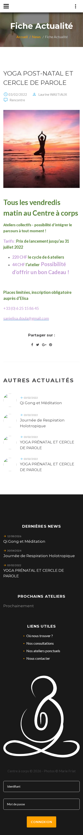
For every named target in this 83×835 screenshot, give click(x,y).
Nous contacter (38, 658)
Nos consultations (40, 643)
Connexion (41, 822)
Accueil (22, 37)
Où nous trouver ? (39, 636)
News (36, 37)
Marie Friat (67, 771)
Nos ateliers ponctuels (43, 651)
